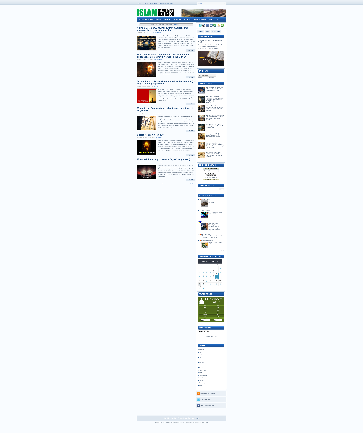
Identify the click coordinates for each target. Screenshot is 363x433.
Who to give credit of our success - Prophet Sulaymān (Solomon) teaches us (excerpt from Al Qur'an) (215, 145)
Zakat (200, 385)
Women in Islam (179, 19)
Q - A (189, 19)
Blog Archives (216, 31)
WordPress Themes (167, 422)
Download (208, 177)
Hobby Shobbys (206, 199)
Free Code (214, 177)
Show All (222, 250)
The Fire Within (205, 234)
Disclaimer (153, 3)
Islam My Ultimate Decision (180, 418)
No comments (157, 32)
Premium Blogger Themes (191, 422)
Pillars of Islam (203, 375)
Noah (200, 372)
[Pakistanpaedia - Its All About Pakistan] (204, 16)
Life (218, 19)
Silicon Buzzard (206, 210)
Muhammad (202, 370)
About (146, 3)
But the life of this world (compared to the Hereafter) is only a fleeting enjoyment (166, 82)
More (211, 19)
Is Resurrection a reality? (150, 135)
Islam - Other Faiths (146, 19)
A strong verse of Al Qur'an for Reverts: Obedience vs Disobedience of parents (215, 135)
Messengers (202, 365)
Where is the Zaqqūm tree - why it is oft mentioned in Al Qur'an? (165, 109)
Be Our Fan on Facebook (207, 405)
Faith (200, 352)
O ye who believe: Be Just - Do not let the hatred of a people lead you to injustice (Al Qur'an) (215, 117)
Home (139, 3)
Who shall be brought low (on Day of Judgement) (163, 159)
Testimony (202, 383)
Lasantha (182, 422)
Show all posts (177, 24)
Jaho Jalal (204, 222)
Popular (201, 31)
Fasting (201, 354)
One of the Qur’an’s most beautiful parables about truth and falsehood (214, 126)
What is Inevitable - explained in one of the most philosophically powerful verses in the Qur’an (163, 55)
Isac (200, 360)
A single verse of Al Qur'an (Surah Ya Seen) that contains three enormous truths (162, 29)
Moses (201, 367)
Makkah (201, 362)
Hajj (200, 357)
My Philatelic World (207, 240)
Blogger (214, 336)
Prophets (167, 19)
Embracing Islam (200, 19)
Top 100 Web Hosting (203, 422)
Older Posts (192, 184)
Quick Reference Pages (166, 3)
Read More (190, 50)
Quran (158, 19)
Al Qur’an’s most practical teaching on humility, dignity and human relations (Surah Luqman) (214, 108)
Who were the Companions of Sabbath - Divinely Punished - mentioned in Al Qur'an (214, 89)
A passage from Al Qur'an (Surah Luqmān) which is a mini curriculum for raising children (214, 154)
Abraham (201, 349)
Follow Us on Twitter (206, 399)
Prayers (201, 377)
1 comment (156, 86)
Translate (211, 77)
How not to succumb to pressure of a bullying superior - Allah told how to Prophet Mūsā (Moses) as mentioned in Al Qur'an (215, 99)
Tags (207, 31)
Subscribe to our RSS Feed (208, 393)
